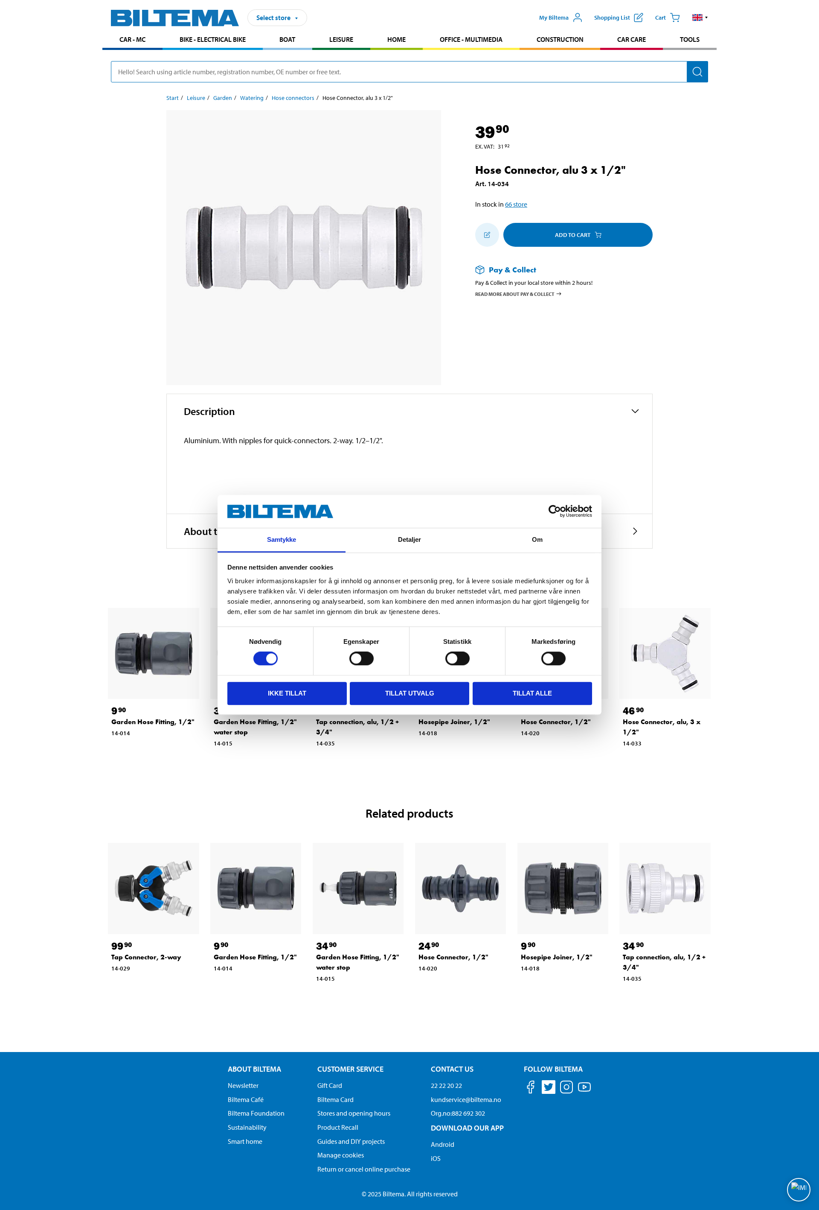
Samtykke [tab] (281, 539)
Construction (560, 39)
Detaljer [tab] (409, 539)
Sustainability (247, 1127)
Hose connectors (293, 98)
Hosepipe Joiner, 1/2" (454, 721)
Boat (287, 39)
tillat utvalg (409, 693)
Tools (690, 39)
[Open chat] (799, 1190)
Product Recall (337, 1127)
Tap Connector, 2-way (146, 957)
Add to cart (572, 235)
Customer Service (350, 1069)
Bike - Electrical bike (213, 39)
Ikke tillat (287, 693)
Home (396, 39)
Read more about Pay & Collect (515, 293)
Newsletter (243, 1085)
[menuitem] (132, 40)
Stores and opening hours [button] (353, 1113)
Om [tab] (537, 539)
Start (172, 98)
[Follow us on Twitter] (548, 1088)
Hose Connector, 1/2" (556, 721)
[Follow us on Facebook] (530, 1088)
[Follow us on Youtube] (584, 1091)
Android (442, 1144)
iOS (436, 1158)
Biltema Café (246, 1099)
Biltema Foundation (256, 1113)
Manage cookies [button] (340, 1155)
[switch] (361, 658)
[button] (700, 17)
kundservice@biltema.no (466, 1099)
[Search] (697, 71)
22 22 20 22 (446, 1085)
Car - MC (132, 39)
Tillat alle (532, 693)
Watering (252, 98)
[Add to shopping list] (487, 235)
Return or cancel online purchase (363, 1169)
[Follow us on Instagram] (566, 1088)
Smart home (245, 1141)
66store (516, 204)
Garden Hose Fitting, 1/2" (153, 721)
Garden (222, 98)
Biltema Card (335, 1099)
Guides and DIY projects (351, 1141)
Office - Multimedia (471, 39)
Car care (631, 39)
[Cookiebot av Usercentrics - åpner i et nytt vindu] (554, 511)
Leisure (341, 39)
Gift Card (329, 1085)
